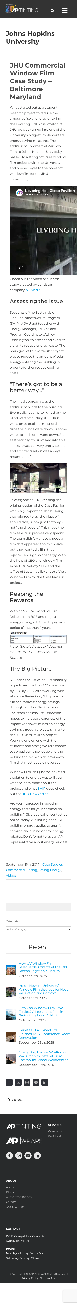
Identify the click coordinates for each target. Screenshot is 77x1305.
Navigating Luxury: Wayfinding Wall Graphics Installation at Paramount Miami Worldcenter (43, 1056)
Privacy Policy (30, 1278)
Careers (11, 1202)
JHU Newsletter (35, 794)
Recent (38, 947)
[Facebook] (9, 1082)
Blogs (10, 1192)
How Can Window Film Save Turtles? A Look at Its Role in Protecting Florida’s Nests (41, 1011)
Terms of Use (48, 1278)
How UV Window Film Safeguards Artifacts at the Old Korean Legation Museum (43, 967)
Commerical (56, 1131)
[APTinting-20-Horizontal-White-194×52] (21, 6)
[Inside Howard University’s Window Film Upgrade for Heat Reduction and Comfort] (11, 990)
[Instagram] (27, 1082)
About (10, 1187)
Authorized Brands (19, 1197)
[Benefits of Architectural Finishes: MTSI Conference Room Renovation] (11, 1034)
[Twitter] (18, 1082)
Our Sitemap (15, 1206)
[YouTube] (36, 1082)
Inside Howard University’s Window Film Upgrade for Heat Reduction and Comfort (43, 989)
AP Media (33, 290)
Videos (11, 875)
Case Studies (52, 864)
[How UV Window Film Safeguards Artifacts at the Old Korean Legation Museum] (11, 967)
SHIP (41, 788)
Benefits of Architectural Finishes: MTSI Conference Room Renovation (44, 1034)
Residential (55, 1136)
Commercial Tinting (21, 870)
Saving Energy (49, 870)
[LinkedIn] (44, 1082)
